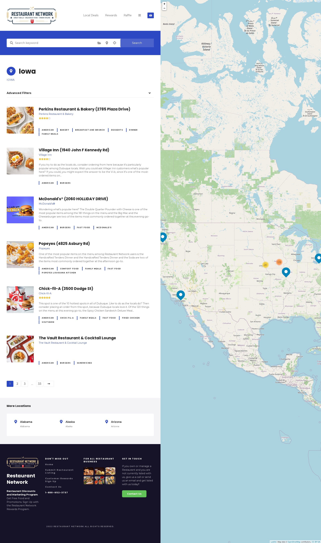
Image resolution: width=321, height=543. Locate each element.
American (48, 130)
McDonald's (104, 227)
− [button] (164, 8)
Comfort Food (69, 269)
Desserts (117, 130)
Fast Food (83, 227)
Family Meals (50, 134)
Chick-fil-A (67, 318)
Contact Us (53, 486)
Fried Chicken (131, 318)
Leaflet (273, 541)
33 (39, 383)
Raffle (128, 15)
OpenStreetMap (294, 541)
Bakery (64, 130)
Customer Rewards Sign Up (59, 480)
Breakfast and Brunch (90, 130)
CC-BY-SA (316, 541)
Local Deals (90, 15)
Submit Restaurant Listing (59, 471)
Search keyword (11, 43)
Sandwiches (84, 363)
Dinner (133, 130)
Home (49, 464)
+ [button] (164, 4)
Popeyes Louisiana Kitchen (59, 273)
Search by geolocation (114, 43)
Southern (48, 322)
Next (49, 384)
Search (137, 43)
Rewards (111, 15)
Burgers (65, 183)
